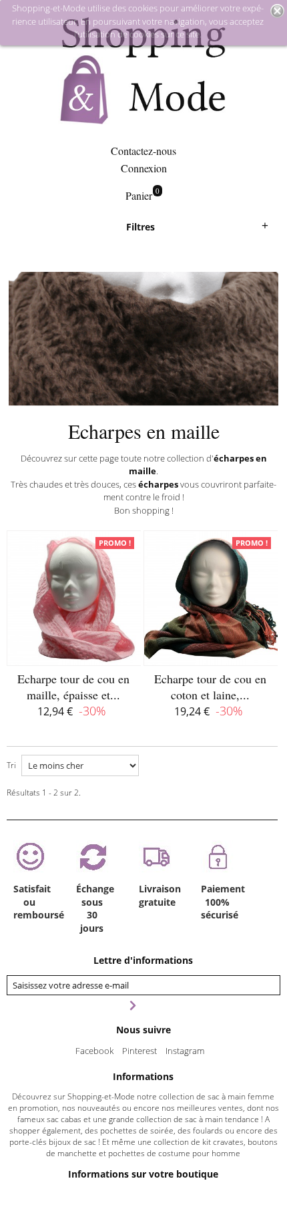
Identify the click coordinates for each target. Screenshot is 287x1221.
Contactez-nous (143, 151)
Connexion (144, 168)
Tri (11, 765)
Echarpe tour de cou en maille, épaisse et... (73, 687)
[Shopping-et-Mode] (143, 71)
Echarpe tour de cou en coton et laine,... (210, 687)
